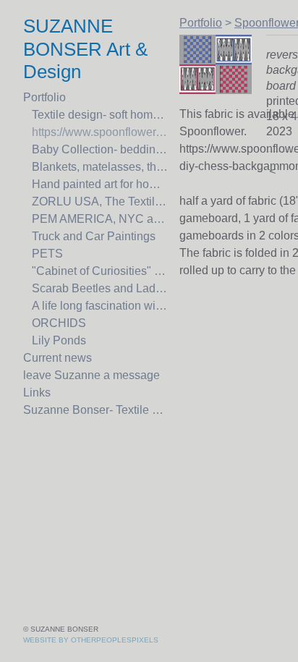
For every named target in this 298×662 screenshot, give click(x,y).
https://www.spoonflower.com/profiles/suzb (100, 132)
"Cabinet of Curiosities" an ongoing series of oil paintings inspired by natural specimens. (100, 271)
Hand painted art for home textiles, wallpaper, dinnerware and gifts (100, 184)
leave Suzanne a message (91, 375)
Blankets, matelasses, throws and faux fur (100, 167)
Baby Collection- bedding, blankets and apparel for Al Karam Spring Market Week (100, 149)
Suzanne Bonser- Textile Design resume (95, 410)
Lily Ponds (59, 340)
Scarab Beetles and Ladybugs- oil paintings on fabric (100, 288)
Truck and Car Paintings (94, 236)
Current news (57, 358)
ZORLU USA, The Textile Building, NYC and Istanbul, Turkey (100, 201)
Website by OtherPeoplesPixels (90, 640)
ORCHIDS (59, 323)
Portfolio (44, 97)
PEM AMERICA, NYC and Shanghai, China (100, 219)
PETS (47, 253)
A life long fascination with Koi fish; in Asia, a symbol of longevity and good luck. (100, 306)
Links (37, 392)
